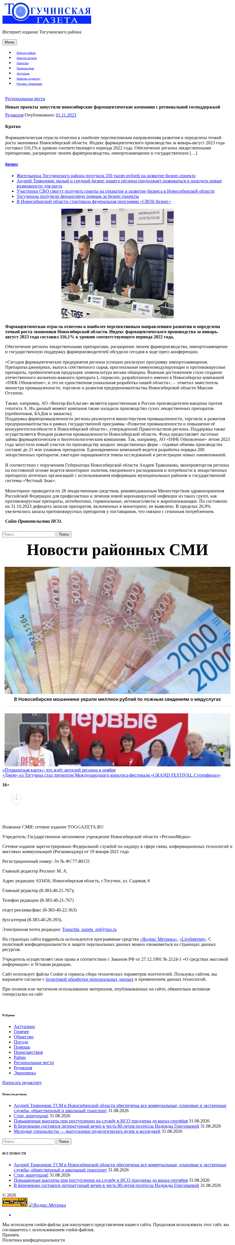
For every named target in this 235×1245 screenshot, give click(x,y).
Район (20, 1057)
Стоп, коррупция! (31, 1115)
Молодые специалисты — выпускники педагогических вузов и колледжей (87, 1131)
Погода (21, 1041)
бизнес (11, 164)
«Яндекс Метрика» (158, 939)
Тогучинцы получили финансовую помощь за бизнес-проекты (78, 196)
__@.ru (89, 929)
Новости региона (27, 58)
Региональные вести (25, 98)
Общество (23, 63)
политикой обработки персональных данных (90, 979)
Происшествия (25, 68)
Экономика (25, 1072)
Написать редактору (28, 78)
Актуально (23, 73)
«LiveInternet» (192, 939)
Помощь (22, 1047)
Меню (10, 42)
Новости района (26, 52)
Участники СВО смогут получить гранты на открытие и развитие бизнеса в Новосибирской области (116, 191)
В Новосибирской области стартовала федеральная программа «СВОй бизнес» (94, 201)
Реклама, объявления (29, 83)
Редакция (14, 115)
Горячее (21, 1031)
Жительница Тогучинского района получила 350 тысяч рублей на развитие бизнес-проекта (106, 175)
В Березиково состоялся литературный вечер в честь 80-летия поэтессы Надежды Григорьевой (106, 1126)
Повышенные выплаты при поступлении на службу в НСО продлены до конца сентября (101, 1120)
